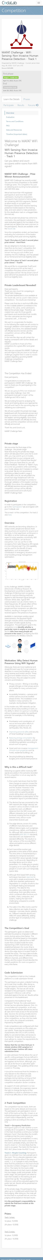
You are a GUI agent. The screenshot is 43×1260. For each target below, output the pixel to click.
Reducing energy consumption (21, 738)
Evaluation (10, 117)
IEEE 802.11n (24, 834)
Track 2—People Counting (15, 1153)
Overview (10, 113)
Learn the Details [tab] (11, 99)
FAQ (7, 125)
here (10, 514)
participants (17, 506)
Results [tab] (21, 105)
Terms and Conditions (14, 121)
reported (29, 877)
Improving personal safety (19, 731)
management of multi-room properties (23, 749)
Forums (32, 105)
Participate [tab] (9, 105)
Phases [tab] (26, 99)
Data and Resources (14, 130)
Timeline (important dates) (16, 134)
